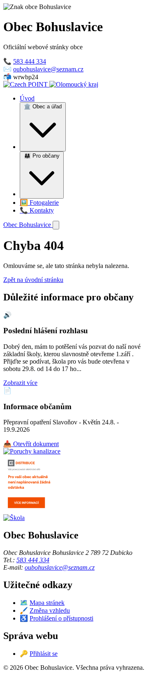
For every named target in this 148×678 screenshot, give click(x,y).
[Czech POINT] (26, 84)
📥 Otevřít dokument (31, 443)
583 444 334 (29, 61)
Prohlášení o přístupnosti (61, 618)
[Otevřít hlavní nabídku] (56, 225)
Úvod (27, 98)
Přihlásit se (44, 653)
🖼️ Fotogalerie (39, 202)
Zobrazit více (20, 382)
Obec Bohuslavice (28, 224)
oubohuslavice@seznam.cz (48, 69)
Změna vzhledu (50, 610)
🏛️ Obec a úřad (43, 106)
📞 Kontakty (37, 210)
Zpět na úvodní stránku (33, 279)
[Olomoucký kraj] (73, 84)
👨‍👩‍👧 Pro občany (42, 156)
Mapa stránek (47, 602)
